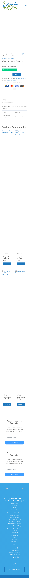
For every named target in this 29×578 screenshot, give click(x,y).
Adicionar (16, 74)
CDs (14, 543)
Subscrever (14, 442)
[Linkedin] (18, 557)
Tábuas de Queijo (14, 530)
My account (14, 503)
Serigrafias (14, 539)
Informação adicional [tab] (7, 102)
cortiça (8, 80)
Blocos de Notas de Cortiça (14, 527)
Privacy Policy (14, 511)
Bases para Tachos (14, 554)
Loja (6, 54)
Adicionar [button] (7, 264)
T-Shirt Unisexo (14, 550)
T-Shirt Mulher (14, 548)
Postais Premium (14, 517)
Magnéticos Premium (14, 525)
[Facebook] (11, 557)
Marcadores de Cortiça (14, 519)
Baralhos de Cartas (14, 552)
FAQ (14, 507)
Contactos (14, 505)
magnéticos (13, 80)
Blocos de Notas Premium (14, 529)
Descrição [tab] (4, 99)
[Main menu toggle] (25, 5)
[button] (14, 563)
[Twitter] (13, 557)
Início (3, 54)
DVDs (14, 545)
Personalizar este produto (9, 69)
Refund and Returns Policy (14, 513)
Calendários (14, 532)
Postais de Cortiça (14, 515)
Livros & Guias (14, 535)
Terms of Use (14, 509)
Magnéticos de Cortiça (8, 58)
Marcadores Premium (14, 521)
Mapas (14, 537)
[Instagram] (15, 557)
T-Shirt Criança (14, 547)
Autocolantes (14, 541)
